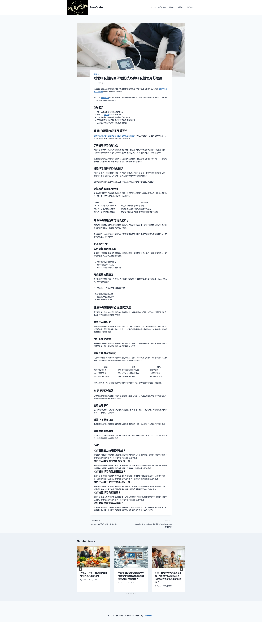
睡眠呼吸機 (105, 98)
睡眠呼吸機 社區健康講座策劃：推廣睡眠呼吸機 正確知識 (153, 524)
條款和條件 (162, 7)
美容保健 (96, 74)
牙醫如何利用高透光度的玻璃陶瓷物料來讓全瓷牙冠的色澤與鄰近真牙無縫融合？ (131, 575)
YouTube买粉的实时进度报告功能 (103, 522)
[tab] (126, 593)
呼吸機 (106, 115)
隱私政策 (190, 7)
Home (153, 7)
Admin (84, 580)
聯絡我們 (171, 7)
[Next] (181, 568)
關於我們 (180, 7)
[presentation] (93, 557)
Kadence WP (149, 616)
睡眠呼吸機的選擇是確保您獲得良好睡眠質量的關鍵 (114, 136)
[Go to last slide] (80, 568)
